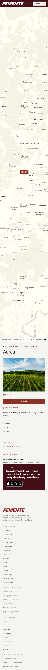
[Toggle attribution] (45, 339)
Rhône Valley (8, 542)
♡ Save (24, 401)
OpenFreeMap (7, 339)
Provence (6, 550)
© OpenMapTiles (19, 339)
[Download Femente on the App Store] (14, 484)
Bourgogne (7, 534)
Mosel (5, 570)
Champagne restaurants (12, 662)
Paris (5, 621)
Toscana (6, 558)
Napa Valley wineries (11, 612)
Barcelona (7, 633)
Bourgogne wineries (10, 596)
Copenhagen (8, 641)
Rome (5, 637)
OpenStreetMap (37, 339)
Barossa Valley (8, 578)
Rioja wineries (8, 604)
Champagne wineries (11, 600)
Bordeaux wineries (10, 592)
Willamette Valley (11, 446)
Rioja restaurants (9, 658)
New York (6, 629)
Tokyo (5, 649)
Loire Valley (7, 546)
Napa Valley (7, 574)
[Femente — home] (13, 3)
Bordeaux (6, 530)
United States (31, 3)
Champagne (7, 538)
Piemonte (6, 554)
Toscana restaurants (10, 666)
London (6, 625)
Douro (5, 566)
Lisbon (5, 645)
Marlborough (8, 582)
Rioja (5, 562)
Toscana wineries (9, 608)
